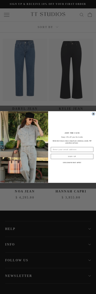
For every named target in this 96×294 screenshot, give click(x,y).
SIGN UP (72, 156)
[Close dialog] (93, 113)
